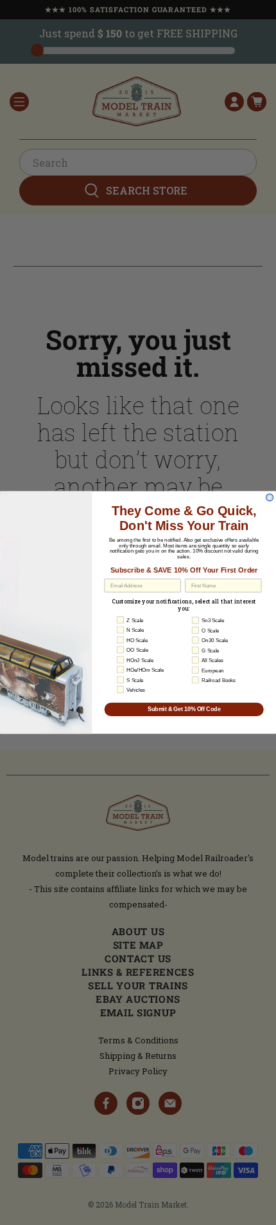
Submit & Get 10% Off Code (184, 709)
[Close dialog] (269, 497)
